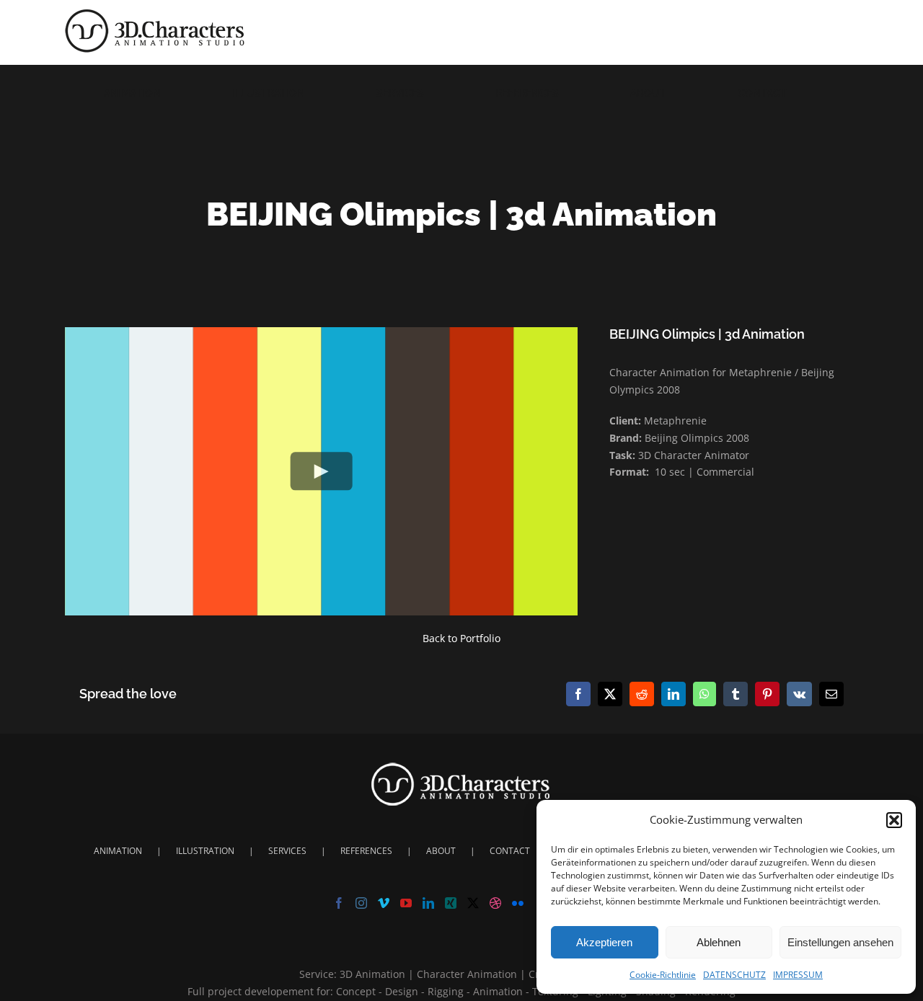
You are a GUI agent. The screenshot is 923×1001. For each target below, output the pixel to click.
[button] (894, 820)
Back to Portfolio (461, 638)
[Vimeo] (383, 903)
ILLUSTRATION (205, 851)
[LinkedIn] (428, 903)
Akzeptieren (604, 942)
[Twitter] (473, 903)
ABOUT (441, 851)
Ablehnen (719, 942)
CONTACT (510, 851)
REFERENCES (366, 851)
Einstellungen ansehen (840, 942)
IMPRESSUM (798, 975)
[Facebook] (339, 903)
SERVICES (287, 851)
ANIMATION (118, 851)
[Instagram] (361, 903)
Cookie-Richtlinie (663, 975)
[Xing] (450, 903)
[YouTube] (406, 903)
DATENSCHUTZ (734, 975)
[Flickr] (518, 903)
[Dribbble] (495, 903)
